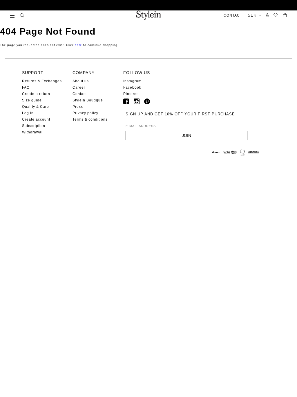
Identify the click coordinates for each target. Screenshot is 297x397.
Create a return (36, 94)
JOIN (186, 135)
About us (81, 81)
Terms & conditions (90, 119)
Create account (36, 119)
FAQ (26, 87)
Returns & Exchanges (42, 81)
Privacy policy (85, 113)
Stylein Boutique (88, 100)
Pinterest (131, 94)
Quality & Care (35, 107)
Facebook (132, 87)
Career (79, 87)
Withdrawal (32, 132)
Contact (80, 94)
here (78, 45)
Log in (28, 113)
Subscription (33, 126)
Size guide (32, 100)
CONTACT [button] (233, 15)
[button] (12, 15)
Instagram (132, 81)
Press (78, 107)
